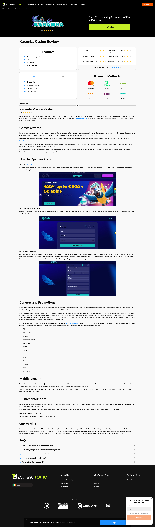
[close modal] (151, 498)
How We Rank (64, 483)
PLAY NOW (109, 27)
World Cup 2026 (98, 483)
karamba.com (23, 141)
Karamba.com (31, 164)
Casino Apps (130, 480)
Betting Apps (97, 490)
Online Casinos (19, 8)
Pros (33, 76)
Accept (113, 523)
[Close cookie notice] (26, 520)
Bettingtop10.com (81, 118)
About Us (64, 475)
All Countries (64, 486)
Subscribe (147, 4)
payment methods (72, 323)
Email (128, 505)
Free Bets (96, 486)
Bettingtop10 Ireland (7, 8)
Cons (62, 76)
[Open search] (139, 4)
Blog (95, 480)
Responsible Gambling (66, 480)
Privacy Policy (64, 490)
